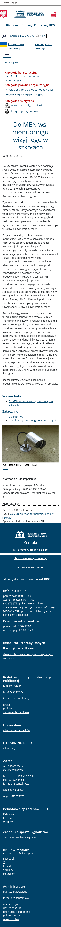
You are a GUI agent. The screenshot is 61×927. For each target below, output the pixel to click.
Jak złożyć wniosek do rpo (30, 549)
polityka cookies (12, 915)
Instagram (9, 873)
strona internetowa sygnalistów (21, 837)
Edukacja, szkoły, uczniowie (27, 105)
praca (6, 704)
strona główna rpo (30, 535)
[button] (6, 449)
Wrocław (8, 822)
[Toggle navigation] (7, 54)
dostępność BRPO (13, 908)
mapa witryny (11, 904)
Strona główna (12, 62)
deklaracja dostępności (16, 911)
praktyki (8, 708)
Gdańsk (7, 818)
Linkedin (8, 866)
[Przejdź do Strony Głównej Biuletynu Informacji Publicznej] (54, 14)
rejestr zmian (11, 919)
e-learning (9, 748)
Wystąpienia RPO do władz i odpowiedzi (29, 89)
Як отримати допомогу (30, 558)
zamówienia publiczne (16, 712)
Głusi (38, 36)
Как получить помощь (30, 567)
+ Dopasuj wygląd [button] (9, 2)
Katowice (8, 814)
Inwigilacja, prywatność (24, 111)
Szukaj (4, 36)
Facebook (8, 858)
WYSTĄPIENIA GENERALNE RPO (24, 95)
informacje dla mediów (16, 730)
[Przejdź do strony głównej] (30, 14)
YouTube (8, 870)
